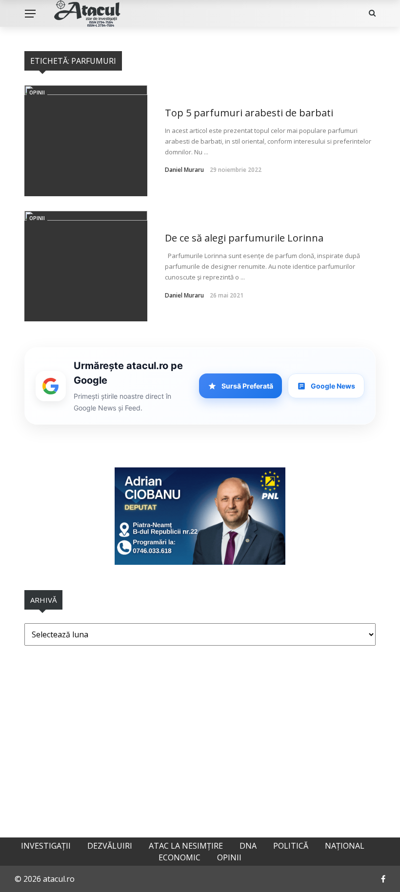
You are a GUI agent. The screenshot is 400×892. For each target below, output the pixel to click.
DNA (248, 845)
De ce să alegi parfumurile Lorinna (244, 237)
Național (344, 845)
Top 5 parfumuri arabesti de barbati (249, 112)
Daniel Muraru (184, 170)
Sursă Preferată (247, 386)
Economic (179, 857)
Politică (290, 845)
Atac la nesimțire (186, 845)
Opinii (37, 92)
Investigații (46, 845)
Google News (333, 386)
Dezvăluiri (109, 845)
